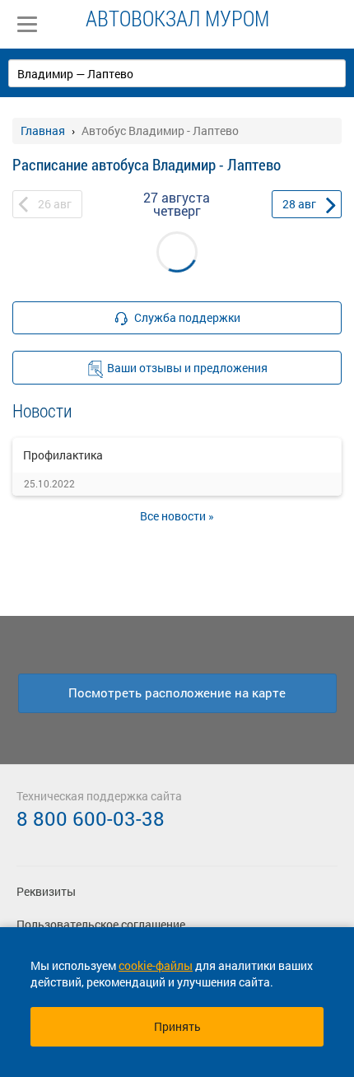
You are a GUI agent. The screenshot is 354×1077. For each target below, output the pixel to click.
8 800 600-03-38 (90, 818)
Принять (177, 1026)
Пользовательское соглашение (100, 924)
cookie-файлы (156, 965)
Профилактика (63, 455)
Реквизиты (46, 891)
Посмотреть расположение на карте (177, 692)
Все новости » (177, 516)
